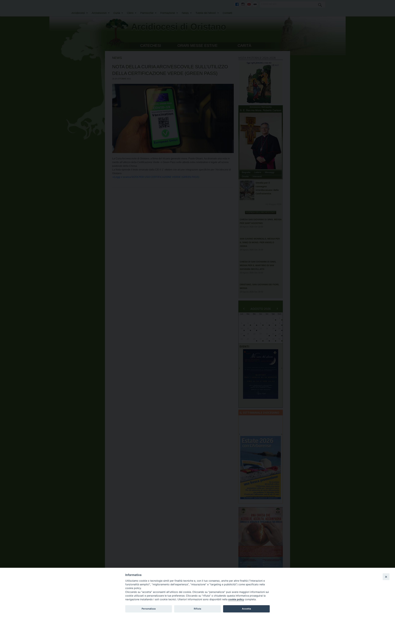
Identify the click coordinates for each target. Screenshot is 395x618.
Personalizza (149, 608)
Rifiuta (197, 608)
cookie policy (236, 599)
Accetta (246, 608)
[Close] (386, 576)
